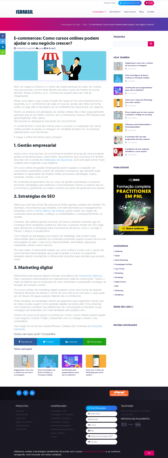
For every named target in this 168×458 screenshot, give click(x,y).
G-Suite (54, 437)
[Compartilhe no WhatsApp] (3, 52)
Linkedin (72, 341)
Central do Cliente (109, 3)
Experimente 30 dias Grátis (131, 3)
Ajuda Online (95, 414)
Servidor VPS (21, 429)
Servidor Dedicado (58, 433)
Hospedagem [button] (99, 11)
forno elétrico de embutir (50, 210)
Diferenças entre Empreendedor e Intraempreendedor (138, 125)
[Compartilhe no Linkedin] (3, 46)
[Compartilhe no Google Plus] (50, 48)
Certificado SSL (22, 414)
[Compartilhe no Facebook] (3, 36)
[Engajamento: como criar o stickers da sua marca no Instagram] (24, 361)
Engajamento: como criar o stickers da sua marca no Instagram (23, 372)
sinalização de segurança (58, 159)
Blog (141, 11)
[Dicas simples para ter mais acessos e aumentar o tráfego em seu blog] (118, 115)
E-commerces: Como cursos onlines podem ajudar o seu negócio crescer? (56, 40)
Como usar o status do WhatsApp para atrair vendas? (95, 372)
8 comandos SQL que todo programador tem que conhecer (137, 138)
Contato (150, 11)
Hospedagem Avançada (60, 422)
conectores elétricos (90, 275)
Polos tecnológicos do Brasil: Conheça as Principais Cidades (46, 372)
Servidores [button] (114, 11)
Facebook (26, 341)
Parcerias (94, 419)
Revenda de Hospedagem (60, 425)
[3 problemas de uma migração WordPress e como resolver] (118, 152)
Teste (98, 408)
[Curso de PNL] (134, 205)
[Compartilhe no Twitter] (3, 41)
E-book (93, 425)
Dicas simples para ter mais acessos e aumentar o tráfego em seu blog (139, 113)
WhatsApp (96, 341)
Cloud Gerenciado (22, 425)
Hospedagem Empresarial (60, 418)
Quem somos (130, 11)
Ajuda (150, 3)
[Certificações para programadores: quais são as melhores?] (72, 361)
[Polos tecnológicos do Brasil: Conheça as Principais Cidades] (48, 361)
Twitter (50, 341)
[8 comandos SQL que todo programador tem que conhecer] (118, 139)
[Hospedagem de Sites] (24, 12)
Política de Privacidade (94, 451)
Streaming (20, 411)
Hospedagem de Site (59, 411)
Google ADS (20, 418)
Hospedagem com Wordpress (62, 414)
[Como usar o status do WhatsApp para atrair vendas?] (96, 361)
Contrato (93, 442)
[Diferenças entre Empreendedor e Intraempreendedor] (118, 127)
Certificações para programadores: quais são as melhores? (70, 372)
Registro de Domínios (24, 422)
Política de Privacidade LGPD (101, 436)
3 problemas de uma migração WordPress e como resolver (137, 150)
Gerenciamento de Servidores (62, 429)
